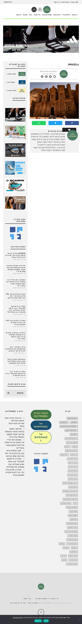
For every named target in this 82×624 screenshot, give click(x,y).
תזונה (64, 560)
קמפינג (66, 547)
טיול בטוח (64, 454)
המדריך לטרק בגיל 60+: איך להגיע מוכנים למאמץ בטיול (15, 322)
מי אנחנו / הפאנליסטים (69, 2)
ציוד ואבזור (37, 15)
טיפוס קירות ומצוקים (70, 491)
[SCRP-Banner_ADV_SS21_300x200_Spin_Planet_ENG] (15, 185)
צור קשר (56, 2)
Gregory (63, 422)
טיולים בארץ (57, 15)
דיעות (67, 446)
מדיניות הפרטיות (18, 617)
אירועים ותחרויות (71, 438)
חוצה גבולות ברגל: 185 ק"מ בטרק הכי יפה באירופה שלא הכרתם (16, 296)
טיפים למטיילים (72, 495)
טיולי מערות (73, 479)
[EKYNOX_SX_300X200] (15, 150)
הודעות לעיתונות (71, 450)
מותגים (25, 15)
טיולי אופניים (72, 458)
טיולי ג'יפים (73, 462)
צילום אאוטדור (72, 543)
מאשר (46, 621)
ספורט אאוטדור (47, 15)
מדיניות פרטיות (17, 603)
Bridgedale (72, 418)
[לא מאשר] (79, 619)
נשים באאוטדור (72, 523)
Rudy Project (71, 430)
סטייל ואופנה (72, 527)
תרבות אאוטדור (72, 564)
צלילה (62, 543)
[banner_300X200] (15, 167)
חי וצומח (74, 454)
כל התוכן (74, 15)
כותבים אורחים (48, 71)
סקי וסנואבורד (72, 539)
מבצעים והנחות (72, 507)
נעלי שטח (74, 519)
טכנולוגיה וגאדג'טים (70, 499)
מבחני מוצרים (66, 503)
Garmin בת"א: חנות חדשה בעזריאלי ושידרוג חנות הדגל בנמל (15, 255)
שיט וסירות (73, 560)
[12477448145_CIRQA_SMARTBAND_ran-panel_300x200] (15, 203)
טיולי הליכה (73, 466)
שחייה (63, 555)
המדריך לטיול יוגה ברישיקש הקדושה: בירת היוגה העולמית (16, 373)
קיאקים (74, 547)
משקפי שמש (73, 515)
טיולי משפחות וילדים (70, 483)
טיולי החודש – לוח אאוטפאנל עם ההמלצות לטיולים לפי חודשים (15, 349)
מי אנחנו (18, 15)
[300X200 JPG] (15, 114)
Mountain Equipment (69, 426)
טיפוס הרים (73, 487)
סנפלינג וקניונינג (71, 531)
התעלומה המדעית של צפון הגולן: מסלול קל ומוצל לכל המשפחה (17, 361)
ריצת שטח (74, 551)
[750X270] (41, 39)
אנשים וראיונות (72, 442)
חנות (30, 15)
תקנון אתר (33, 603)
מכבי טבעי (73, 511)
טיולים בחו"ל (66, 15)
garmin (74, 422)
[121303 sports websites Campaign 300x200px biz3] (15, 132)
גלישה (75, 446)
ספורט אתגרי (73, 535)
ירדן (75, 503)
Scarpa (74, 434)
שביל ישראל (73, 555)
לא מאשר (38, 621)
